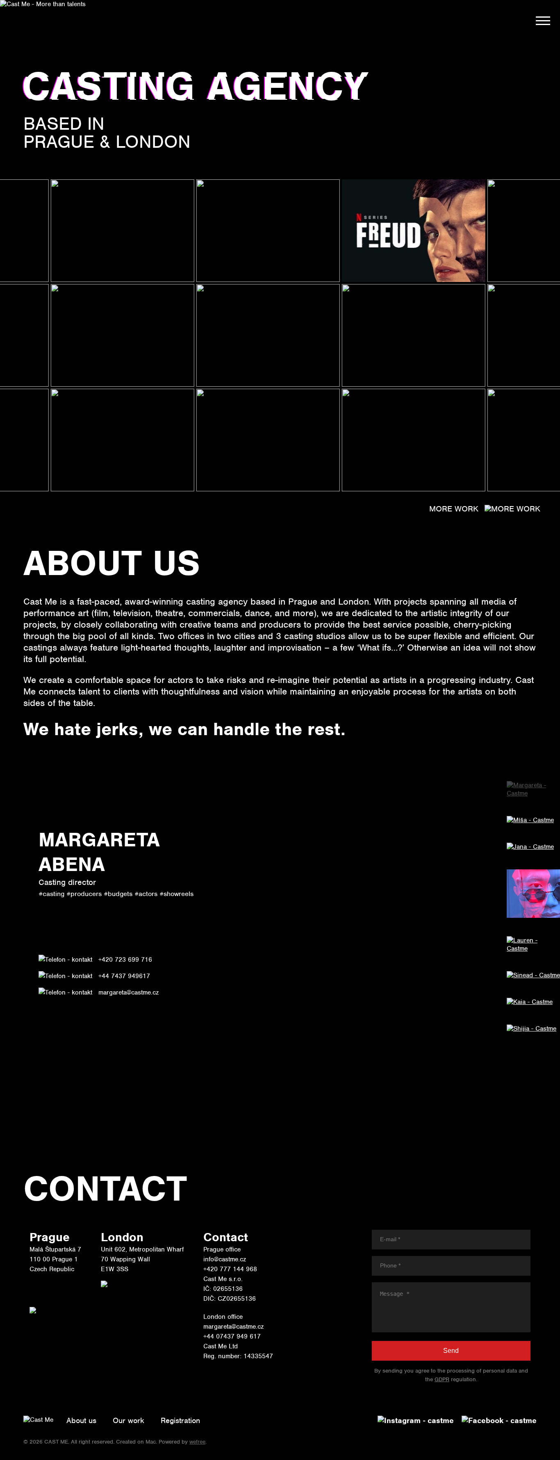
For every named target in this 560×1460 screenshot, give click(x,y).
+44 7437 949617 (124, 976)
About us (81, 1420)
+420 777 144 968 (230, 1269)
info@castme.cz (224, 1259)
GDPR (442, 1379)
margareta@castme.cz (128, 992)
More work (453, 509)
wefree (197, 1441)
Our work (128, 1420)
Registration (180, 1420)
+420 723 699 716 (125, 960)
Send (451, 1350)
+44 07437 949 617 (232, 1336)
